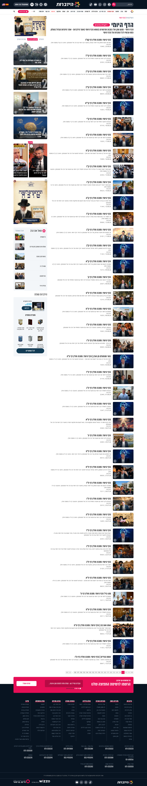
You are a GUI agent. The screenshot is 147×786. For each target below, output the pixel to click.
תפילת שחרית (25, 704)
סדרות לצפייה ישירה (85, 716)
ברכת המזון (26, 716)
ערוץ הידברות (128, 707)
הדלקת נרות (41, 713)
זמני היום (73, 11)
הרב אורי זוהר (57, 727)
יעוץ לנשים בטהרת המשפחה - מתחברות (125, 756)
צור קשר (47, 11)
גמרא (73, 710)
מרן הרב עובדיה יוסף (55, 707)
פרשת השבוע (114, 730)
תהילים (27, 725)
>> (67, 672)
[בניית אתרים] (45, 782)
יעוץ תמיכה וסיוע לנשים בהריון (84, 755)
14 (87, 672)
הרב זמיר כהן (102, 11)
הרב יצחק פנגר (56, 713)
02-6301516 (130, 759)
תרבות (116, 725)
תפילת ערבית (25, 710)
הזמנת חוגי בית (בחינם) (46, 755)
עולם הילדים (95, 11)
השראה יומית (101, 730)
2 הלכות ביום (128, 716)
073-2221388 (88, 748)
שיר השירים (25, 730)
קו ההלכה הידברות (108, 755)
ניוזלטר (130, 713)
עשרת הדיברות (70, 713)
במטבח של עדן (101, 710)
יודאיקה (72, 736)
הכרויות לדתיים (70, 730)
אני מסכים (72, 688)
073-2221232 (48, 748)
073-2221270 (28, 757)
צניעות (43, 719)
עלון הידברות (128, 710)
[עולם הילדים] (46, 5)
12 (93, 672)
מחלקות (59, 11)
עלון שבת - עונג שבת (87, 746)
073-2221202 (89, 766)
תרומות (53, 11)
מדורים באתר (114, 701)
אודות (130, 739)
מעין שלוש (26, 719)
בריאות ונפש (71, 725)
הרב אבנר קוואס (56, 733)
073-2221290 (48, 757)
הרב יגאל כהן (57, 716)
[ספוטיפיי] (32, 5)
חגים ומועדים (114, 733)
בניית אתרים (35, 782)
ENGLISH (41, 11)
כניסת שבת (129, 722)
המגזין (116, 707)
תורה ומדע (115, 722)
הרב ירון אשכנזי (56, 722)
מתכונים (42, 707)
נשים (117, 713)
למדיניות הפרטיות (70, 688)
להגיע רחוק (102, 725)
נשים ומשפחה (40, 701)
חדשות (117, 11)
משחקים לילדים (86, 719)
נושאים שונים (70, 701)
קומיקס (89, 722)
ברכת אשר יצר (25, 736)
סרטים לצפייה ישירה (85, 713)
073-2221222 (129, 748)
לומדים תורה (71, 704)
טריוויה (89, 725)
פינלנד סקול (71, 716)
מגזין (122, 11)
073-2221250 (109, 766)
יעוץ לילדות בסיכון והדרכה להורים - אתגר (23, 747)
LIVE (34, 11)
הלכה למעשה (101, 713)
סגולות (72, 719)
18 (75, 672)
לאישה (43, 704)
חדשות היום (115, 710)
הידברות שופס (128, 730)
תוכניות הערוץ (100, 701)
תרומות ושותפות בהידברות (106, 746)
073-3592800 (68, 748)
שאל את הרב (80, 11)
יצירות (89, 730)
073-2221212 (109, 748)
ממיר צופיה (130, 764)
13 (90, 672)
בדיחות (89, 710)
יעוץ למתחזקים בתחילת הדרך (44, 746)
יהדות (116, 704)
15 (84, 672)
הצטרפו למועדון (22, 11)
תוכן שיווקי (115, 736)
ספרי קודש (71, 733)
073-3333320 (28, 750)
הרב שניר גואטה (56, 719)
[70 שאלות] (36, 5)
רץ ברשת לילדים (86, 707)
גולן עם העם (101, 719)
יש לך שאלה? (19, 231)
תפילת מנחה (25, 707)
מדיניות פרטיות (128, 704)
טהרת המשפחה (40, 710)
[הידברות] (68, 4)
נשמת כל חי (25, 733)
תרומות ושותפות (127, 727)
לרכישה (26, 308)
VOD (126, 11)
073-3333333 (129, 766)
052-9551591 (88, 757)
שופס (63, 11)
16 (81, 672)
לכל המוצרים (30, 350)
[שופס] (41, 5)
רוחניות (116, 716)
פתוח (103, 716)
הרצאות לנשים (40, 727)
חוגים (89, 733)
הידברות (129, 701)
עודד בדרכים (101, 704)
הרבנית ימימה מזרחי (39, 716)
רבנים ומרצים (56, 701)
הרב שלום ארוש (56, 730)
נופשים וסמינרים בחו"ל (86, 764)
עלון (68, 11)
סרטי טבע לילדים (86, 727)
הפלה (43, 722)
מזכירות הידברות (129, 746)
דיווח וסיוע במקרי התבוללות (65, 755)
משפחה (116, 719)
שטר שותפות (110, 11)
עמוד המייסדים (128, 733)
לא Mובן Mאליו (101, 707)
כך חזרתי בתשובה (100, 727)
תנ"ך (73, 707)
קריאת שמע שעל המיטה (22, 739)
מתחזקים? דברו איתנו (21, 4)
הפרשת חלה (41, 730)
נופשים (130, 725)
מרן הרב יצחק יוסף (55, 710)
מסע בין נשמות (101, 722)
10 (99, 672)
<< (132, 672)
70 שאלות (87, 11)
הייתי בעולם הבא (100, 733)
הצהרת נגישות (128, 736)
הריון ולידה (42, 725)
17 (78, 672)
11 (96, 672)
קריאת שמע (25, 722)
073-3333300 (108, 757)
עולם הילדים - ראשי (85, 704)
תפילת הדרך (25, 727)
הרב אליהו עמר (56, 736)
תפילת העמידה (24, 713)
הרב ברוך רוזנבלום (55, 725)
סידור (27, 701)
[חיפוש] (114, 5)
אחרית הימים (70, 727)
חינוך (73, 722)
